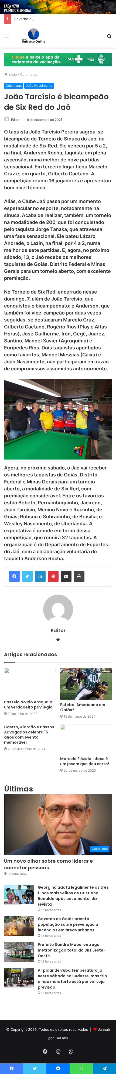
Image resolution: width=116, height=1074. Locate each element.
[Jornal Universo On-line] (33, 36)
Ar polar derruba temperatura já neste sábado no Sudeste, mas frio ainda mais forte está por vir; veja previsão (72, 979)
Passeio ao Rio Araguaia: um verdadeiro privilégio (28, 704)
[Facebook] (14, 576)
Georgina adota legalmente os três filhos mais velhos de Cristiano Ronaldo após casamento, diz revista (73, 896)
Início (12, 74)
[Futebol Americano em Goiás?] (86, 684)
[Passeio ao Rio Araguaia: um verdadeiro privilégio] (30, 682)
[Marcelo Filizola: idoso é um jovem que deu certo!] (86, 739)
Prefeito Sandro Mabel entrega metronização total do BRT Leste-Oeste (71, 950)
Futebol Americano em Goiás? (82, 707)
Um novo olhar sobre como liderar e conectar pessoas (48, 864)
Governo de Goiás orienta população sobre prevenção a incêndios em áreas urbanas (68, 924)
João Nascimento (39, 86)
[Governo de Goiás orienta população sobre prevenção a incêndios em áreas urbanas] (19, 926)
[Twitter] (27, 576)
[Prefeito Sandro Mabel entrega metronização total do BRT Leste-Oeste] (19, 952)
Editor (15, 120)
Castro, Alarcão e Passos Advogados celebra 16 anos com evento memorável (29, 734)
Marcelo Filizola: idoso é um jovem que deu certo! (85, 761)
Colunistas (28, 74)
